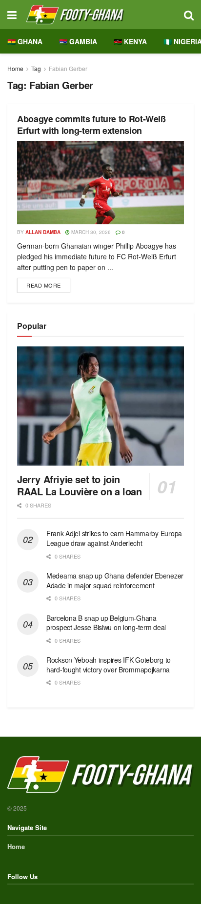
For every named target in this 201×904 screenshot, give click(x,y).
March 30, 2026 (90, 232)
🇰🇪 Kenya (130, 41)
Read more (48, 283)
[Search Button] (189, 14)
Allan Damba (42, 232)
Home (15, 68)
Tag (36, 68)
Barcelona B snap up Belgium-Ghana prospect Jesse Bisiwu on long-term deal (106, 623)
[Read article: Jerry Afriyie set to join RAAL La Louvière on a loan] (100, 406)
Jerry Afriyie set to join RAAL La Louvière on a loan (79, 485)
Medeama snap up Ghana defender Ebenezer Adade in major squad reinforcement (114, 580)
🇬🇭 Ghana (24, 41)
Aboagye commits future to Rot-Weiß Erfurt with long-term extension (91, 124)
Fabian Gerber (68, 68)
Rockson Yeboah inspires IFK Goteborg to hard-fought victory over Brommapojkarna (108, 664)
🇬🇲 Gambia (78, 41)
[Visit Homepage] (100, 14)
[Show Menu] (12, 14)
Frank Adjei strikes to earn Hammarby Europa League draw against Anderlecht (114, 538)
